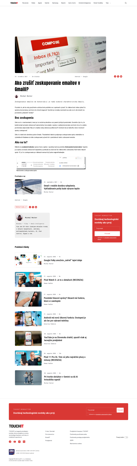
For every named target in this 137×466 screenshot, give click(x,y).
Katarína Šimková (50, 324)
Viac (107, 3)
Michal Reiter (26, 96)
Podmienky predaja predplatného (80, 437)
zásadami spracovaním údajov (104, 414)
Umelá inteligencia (85, 3)
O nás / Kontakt (50, 431)
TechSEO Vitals (29, 460)
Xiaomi (63, 3)
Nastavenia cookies (76, 443)
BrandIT (47, 437)
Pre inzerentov (49, 434)
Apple (40, 3)
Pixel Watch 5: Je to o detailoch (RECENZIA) (63, 280)
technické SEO (13, 460)
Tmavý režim (120, 437)
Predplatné (48, 440)
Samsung (55, 3)
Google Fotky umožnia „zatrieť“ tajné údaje (63, 260)
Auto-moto (72, 3)
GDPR (71, 440)
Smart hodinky (98, 3)
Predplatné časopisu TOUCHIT (79, 431)
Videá (33, 3)
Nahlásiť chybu (20, 207)
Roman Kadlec (48, 283)
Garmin (47, 3)
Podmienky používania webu (78, 434)
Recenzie (25, 3)
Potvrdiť (107, 233)
